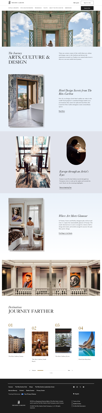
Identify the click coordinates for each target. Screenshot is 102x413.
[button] (76, 3)
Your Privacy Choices (30, 394)
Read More (62, 111)
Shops (31, 387)
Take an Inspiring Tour (65, 187)
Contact (21, 390)
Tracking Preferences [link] (14, 394)
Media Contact (30, 390)
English (77, 394)
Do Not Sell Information (79, 406)
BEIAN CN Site (77, 403)
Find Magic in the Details (65, 233)
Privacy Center (41, 390)
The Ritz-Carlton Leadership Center (45, 387)
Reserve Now (87, 8)
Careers (10, 387)
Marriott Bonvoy (12, 390)
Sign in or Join (87, 2)
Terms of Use (76, 401)
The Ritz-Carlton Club (21, 387)
